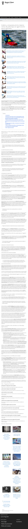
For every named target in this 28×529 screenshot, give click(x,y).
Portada (1, 19)
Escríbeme (19, 521)
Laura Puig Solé (5, 516)
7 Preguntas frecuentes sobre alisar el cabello (6, 495)
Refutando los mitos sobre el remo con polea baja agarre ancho (15, 116)
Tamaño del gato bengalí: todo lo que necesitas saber (6, 505)
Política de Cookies (6, 526)
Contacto (12, 17)
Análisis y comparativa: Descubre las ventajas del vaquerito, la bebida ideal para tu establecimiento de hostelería (17, 480)
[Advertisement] (14, 11)
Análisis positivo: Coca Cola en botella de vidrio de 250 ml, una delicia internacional (6, 464)
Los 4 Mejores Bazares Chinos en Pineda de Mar (7, 510)
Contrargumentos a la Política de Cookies (12, 126)
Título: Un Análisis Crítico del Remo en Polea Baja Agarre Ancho (15, 125)
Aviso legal (3, 521)
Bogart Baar (9, 2)
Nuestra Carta (16, 17)
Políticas (20, 17)
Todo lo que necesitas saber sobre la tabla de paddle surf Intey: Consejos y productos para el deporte (17, 449)
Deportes (3, 509)
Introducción (8, 115)
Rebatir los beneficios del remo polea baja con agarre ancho (14, 119)
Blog (9, 17)
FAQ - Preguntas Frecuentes (10, 127)
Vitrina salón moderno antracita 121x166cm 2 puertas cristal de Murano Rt (6, 437)
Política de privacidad (6, 524)
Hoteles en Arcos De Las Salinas (5, 511)
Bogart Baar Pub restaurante (4, 17)
